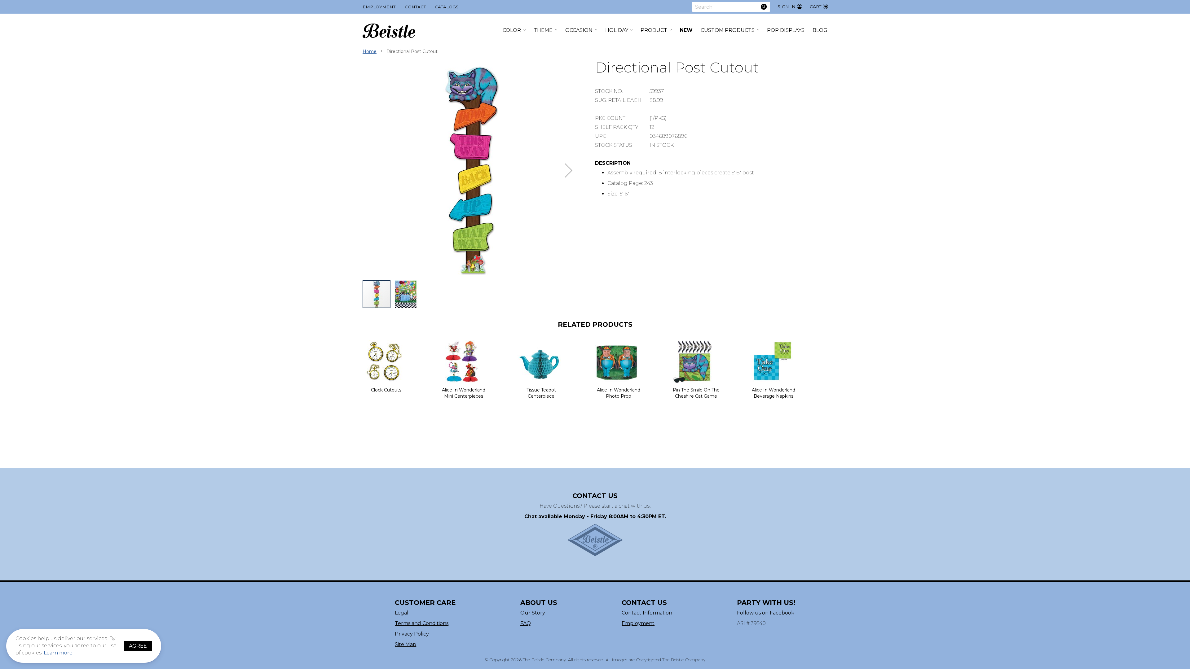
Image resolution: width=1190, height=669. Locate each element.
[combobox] (731, 7)
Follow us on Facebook (765, 613)
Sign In (787, 6)
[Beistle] (389, 31)
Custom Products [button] (728, 30)
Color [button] (512, 30)
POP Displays (785, 30)
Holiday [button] (616, 30)
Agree (138, 646)
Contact (415, 6)
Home (370, 51)
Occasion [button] (579, 30)
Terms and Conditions (421, 623)
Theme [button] (543, 30)
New (686, 30)
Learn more (58, 653)
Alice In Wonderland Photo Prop (618, 393)
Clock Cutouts (386, 390)
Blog (820, 30)
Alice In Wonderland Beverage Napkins (773, 393)
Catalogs (447, 6)
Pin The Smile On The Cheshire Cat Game (696, 393)
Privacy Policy (412, 634)
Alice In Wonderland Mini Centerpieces (463, 393)
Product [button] (654, 30)
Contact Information (647, 613)
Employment (379, 6)
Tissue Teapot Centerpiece (541, 393)
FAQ (525, 623)
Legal (401, 613)
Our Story (532, 613)
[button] (568, 170)
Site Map (405, 644)
